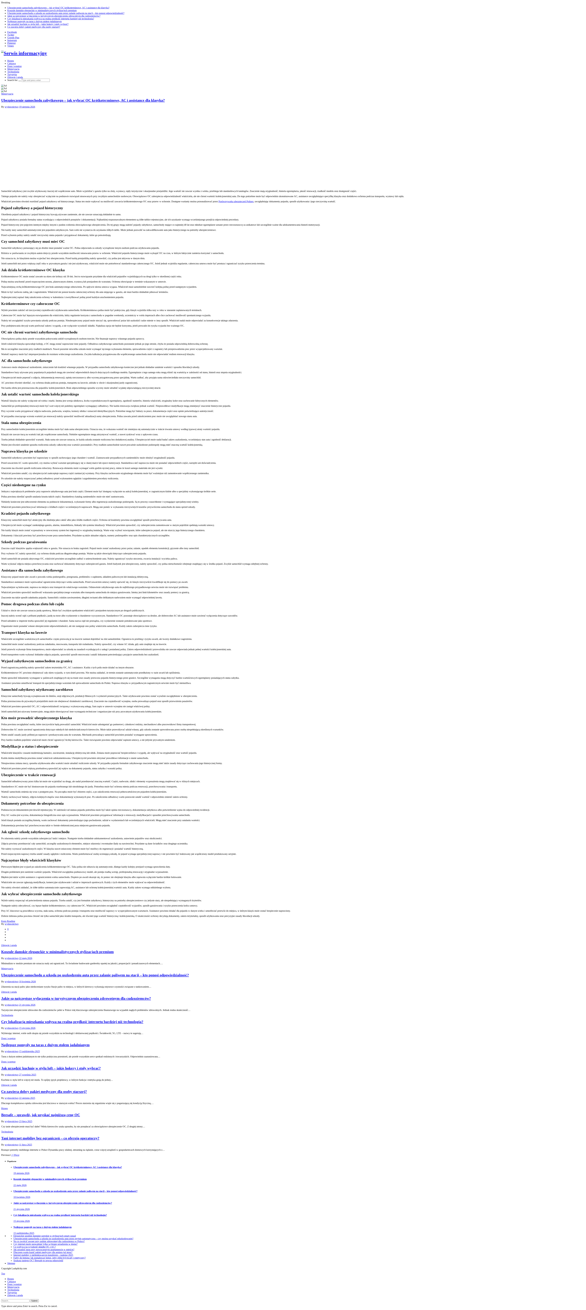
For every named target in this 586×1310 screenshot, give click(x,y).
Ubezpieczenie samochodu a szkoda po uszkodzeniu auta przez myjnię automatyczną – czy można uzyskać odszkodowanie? (73, 1238)
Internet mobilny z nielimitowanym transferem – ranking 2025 (43, 1255)
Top (3, 1273)
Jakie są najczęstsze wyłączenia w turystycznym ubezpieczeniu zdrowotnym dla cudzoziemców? (53, 16)
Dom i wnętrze (14, 66)
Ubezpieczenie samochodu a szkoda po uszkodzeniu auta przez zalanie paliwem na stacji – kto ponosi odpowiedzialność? (65, 13)
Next (16, 1155)
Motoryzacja (13, 69)
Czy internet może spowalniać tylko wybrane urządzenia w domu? (45, 1244)
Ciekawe (11, 63)
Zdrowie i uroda (15, 77)
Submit (34, 1301)
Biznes (10, 60)
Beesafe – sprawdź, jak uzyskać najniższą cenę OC (40, 1115)
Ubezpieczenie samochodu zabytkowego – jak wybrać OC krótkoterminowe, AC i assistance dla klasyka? (58, 7)
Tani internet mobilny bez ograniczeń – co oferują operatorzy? (50, 1138)
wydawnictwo (11, 106)
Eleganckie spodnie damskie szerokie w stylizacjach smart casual (44, 1236)
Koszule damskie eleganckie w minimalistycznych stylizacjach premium (42, 10)
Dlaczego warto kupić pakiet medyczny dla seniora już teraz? (42, 1252)
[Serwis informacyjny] (24, 53)
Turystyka (12, 74)
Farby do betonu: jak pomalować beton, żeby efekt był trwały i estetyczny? (49, 1257)
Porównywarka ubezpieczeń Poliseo (236, 201)
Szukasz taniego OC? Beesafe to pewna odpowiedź (38, 1260)
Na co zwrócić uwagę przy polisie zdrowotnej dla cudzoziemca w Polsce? (49, 1241)
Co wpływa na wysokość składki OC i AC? (34, 1247)
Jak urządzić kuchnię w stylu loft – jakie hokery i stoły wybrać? (38, 24)
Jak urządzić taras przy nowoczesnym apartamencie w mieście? (43, 1249)
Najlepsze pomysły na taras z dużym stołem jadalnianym (34, 21)
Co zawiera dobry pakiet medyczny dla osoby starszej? (33, 27)
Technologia (13, 71)
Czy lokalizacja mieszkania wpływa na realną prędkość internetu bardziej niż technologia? (50, 18)
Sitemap (11, 1263)
